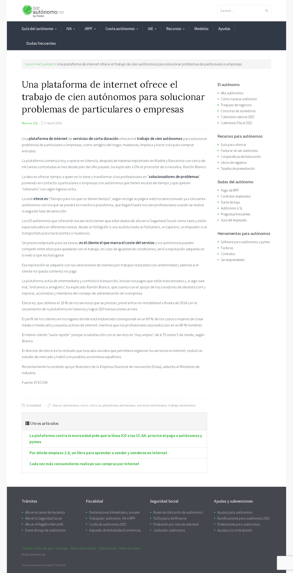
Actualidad (33, 405)
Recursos (173, 28)
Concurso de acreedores (238, 111)
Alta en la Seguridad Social (43, 518)
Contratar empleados (236, 196)
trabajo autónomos (181, 405)
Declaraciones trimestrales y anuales (114, 512)
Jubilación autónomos (169, 530)
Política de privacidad (83, 548)
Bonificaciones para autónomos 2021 (243, 518)
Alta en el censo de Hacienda (45, 512)
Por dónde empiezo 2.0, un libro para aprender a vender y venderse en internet (98, 452)
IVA (69, 28)
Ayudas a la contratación (234, 530)
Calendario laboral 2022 (237, 117)
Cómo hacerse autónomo (239, 99)
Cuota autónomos (120, 28)
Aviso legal (61, 548)
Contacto (27, 548)
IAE (150, 28)
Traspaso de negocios (236, 105)
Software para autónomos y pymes (245, 242)
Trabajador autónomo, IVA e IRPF (112, 518)
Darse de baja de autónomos (45, 530)
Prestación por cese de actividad (175, 524)
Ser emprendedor (233, 260)
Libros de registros (234, 162)
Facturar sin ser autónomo (239, 150)
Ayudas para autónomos (234, 512)
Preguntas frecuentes (235, 214)
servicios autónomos (152, 405)
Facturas (227, 248)
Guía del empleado (234, 220)
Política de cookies (129, 548)
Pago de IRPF (230, 190)
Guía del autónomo (37, 28)
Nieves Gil (29, 123)
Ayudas (224, 28)
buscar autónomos (66, 405)
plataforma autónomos (119, 405)
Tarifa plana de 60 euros (170, 518)
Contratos (228, 254)
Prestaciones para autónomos (238, 524)
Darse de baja (230, 202)
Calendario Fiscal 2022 (236, 123)
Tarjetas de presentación (238, 168)
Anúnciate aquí (44, 548)
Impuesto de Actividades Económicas (115, 530)
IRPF (88, 28)
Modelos (201, 28)
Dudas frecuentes (41, 43)
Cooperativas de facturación (241, 156)
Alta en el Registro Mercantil (44, 524)
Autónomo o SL (232, 208)
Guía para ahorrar (233, 144)
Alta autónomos (232, 93)
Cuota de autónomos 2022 (107, 524)
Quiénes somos (107, 548)
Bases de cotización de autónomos (178, 512)
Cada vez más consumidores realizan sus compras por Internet (84, 463)
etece (84, 405)
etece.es (95, 405)
